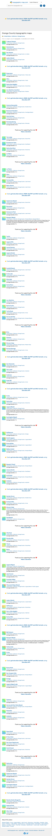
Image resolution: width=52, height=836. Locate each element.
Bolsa (8, 549)
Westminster (10, 47)
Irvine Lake (9, 274)
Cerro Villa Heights (11, 611)
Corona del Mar (10, 317)
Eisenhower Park (11, 142)
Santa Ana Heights (11, 84)
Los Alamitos (10, 300)
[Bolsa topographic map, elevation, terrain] (4, 551)
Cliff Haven (9, 606)
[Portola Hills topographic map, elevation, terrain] (4, 181)
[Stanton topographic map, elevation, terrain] (4, 339)
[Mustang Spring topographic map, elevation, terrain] (4, 123)
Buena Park (9, 667)
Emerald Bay (10, 443)
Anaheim (27, 371)
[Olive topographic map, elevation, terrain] (4, 176)
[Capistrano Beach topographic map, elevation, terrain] (4, 202)
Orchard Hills (10, 502)
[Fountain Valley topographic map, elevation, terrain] (4, 581)
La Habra (27, 54)
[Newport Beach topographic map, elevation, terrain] (4, 221)
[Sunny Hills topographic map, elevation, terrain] (4, 618)
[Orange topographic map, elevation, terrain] (4, 680)
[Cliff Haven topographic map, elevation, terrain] (4, 607)
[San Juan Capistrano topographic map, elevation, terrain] (4, 744)
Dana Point (27, 138)
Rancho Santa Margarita (13, 800)
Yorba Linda (27, 74)
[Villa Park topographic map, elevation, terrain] (4, 534)
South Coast (10, 748)
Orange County (21, 43)
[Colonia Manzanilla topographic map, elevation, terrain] (4, 107)
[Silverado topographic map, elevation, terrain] (4, 281)
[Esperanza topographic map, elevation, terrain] (4, 75)
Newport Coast (10, 464)
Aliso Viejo (9, 811)
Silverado (27, 123)
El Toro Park (9, 737)
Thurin (8, 544)
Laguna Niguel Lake (12, 684)
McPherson (9, 432)
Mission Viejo (10, 343)
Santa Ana (27, 149)
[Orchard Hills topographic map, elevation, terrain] (4, 503)
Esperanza (9, 73)
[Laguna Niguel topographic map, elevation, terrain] (4, 568)
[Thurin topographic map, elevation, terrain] (4, 545)
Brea (7, 332)
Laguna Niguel (10, 565)
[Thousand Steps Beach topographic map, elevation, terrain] (4, 586)
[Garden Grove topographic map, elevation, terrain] (4, 498)
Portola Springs (11, 348)
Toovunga (9, 137)
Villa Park (9, 533)
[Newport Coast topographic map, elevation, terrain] (4, 466)
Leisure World (10, 470)
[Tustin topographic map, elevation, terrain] (4, 238)
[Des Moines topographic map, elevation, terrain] (4, 54)
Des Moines (9, 52)
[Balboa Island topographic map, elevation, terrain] (4, 450)
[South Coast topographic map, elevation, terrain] (4, 749)
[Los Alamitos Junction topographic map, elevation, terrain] (4, 91)
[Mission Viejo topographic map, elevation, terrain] (4, 344)
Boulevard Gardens (12, 111)
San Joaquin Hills (11, 673)
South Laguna (10, 438)
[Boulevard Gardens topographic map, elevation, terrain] (4, 112)
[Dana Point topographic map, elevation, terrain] (4, 733)
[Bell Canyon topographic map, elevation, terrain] (4, 633)
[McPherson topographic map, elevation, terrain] (4, 434)
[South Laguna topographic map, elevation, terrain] (4, 439)
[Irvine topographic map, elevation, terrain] (4, 397)
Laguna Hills (9, 242)
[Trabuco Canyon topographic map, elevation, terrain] (4, 43)
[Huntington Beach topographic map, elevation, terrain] (4, 418)
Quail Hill (9, 380)
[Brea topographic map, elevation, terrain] (4, 333)
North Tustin (10, 305)
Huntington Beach (29, 112)
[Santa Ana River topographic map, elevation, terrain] (4, 149)
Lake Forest (27, 181)
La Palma (9, 169)
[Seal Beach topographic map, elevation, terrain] (4, 519)
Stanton (27, 91)
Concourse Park (11, 212)
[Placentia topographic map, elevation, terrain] (4, 712)
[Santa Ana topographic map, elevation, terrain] (4, 403)
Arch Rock (9, 475)
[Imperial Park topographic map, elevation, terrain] (4, 807)
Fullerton (9, 375)
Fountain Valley (10, 579)
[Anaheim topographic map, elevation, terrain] (4, 482)
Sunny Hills (9, 617)
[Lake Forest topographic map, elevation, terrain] (4, 575)
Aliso (7, 79)
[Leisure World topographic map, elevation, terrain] (4, 471)
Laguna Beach (10, 407)
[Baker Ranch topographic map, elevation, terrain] (4, 187)
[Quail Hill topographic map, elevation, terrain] (4, 382)
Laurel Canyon (10, 247)
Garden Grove (28, 106)
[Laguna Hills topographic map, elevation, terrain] (4, 243)
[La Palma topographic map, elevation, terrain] (4, 170)
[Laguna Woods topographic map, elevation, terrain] (4, 254)
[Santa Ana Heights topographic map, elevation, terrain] (4, 86)
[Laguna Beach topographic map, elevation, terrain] (4, 410)
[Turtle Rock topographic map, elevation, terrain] (4, 313)
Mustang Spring (11, 122)
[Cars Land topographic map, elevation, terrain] (4, 371)
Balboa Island (10, 449)
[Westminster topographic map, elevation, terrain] (4, 48)
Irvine (26, 312)
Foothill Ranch (10, 268)
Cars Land (9, 369)
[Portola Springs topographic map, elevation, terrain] (4, 350)
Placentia (9, 710)
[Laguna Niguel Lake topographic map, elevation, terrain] (4, 686)
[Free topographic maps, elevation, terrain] (2, 36)
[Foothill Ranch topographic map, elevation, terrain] (4, 270)
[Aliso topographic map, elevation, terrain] (4, 80)
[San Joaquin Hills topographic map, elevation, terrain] (4, 674)
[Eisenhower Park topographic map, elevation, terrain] (4, 144)
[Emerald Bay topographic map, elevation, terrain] (4, 445)
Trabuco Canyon (11, 41)
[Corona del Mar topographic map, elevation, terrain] (4, 318)
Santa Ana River (11, 148)
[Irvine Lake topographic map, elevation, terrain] (4, 275)
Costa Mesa (27, 86)
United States (9, 43)
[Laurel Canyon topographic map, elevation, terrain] (4, 249)
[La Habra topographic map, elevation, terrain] (4, 155)
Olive (7, 174)
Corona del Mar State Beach (14, 705)
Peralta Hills (9, 538)
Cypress (8, 699)
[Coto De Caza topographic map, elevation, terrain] (4, 118)
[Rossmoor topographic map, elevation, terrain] (4, 208)
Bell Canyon (9, 632)
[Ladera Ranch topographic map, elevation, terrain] (4, 59)
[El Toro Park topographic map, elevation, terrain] (4, 738)
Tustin (26, 80)
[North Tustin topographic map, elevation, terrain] (4, 307)
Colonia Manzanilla (11, 105)
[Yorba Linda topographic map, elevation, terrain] (4, 648)
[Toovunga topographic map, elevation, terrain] (4, 138)
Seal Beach (27, 144)
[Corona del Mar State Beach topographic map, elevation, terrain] (4, 706)
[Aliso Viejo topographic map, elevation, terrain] (4, 812)
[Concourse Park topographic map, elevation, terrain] (4, 213)
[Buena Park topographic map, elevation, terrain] (4, 669)
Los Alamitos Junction (13, 90)
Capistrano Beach (11, 201)
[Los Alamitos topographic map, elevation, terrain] (4, 301)
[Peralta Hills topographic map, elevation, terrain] (4, 540)
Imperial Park (10, 805)
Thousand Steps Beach (13, 585)
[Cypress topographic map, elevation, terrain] (4, 701)
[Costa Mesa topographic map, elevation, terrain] (4, 286)
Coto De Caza (10, 116)
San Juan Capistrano (12, 742)
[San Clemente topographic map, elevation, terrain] (4, 365)
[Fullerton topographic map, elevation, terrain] (4, 376)
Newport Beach (10, 217)
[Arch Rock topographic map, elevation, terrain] (4, 477)
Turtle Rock (9, 311)
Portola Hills (10, 180)
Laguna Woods (10, 253)
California (15, 43)
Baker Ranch (10, 185)
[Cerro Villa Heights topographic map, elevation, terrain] (4, 613)
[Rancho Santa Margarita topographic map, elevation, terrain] (4, 801)
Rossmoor (9, 206)
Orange (27, 434)
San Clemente (10, 364)
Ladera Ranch (10, 58)
